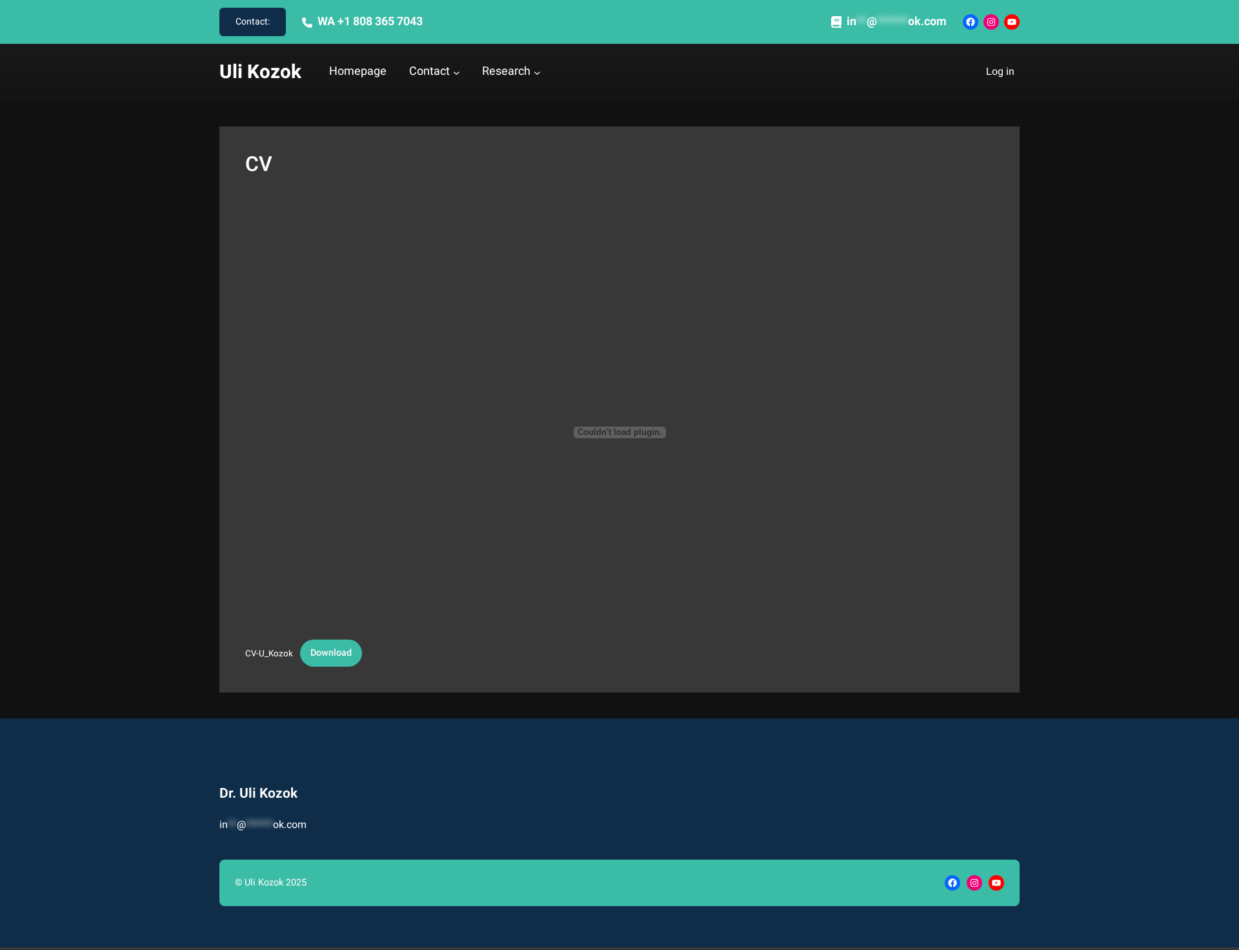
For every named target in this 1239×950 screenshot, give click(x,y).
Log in (1000, 71)
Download (331, 653)
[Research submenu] (537, 72)
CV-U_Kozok (269, 653)
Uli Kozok (260, 72)
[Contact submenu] (456, 72)
